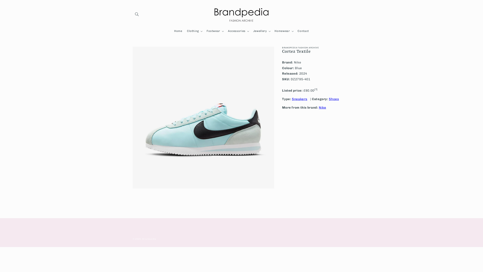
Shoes (334, 99)
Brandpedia (149, 239)
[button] (137, 14)
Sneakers (299, 99)
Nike (322, 107)
